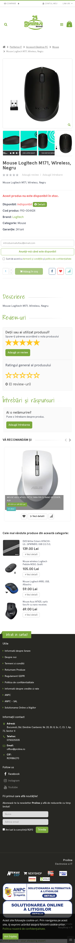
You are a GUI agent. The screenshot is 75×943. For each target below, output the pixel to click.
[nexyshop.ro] (32, 873)
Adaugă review (30, 175)
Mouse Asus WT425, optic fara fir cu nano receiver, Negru (35, 605)
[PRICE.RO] (44, 879)
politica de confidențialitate (58, 259)
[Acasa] (4, 47)
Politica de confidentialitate (19, 682)
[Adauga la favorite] (60, 271)
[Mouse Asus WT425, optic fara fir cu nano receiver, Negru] (11, 611)
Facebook (14, 774)
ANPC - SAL (11, 701)
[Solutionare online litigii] (37, 909)
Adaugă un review (18, 352)
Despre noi (10, 657)
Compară (12, 4)
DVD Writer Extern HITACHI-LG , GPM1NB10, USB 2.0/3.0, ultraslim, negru (37, 544)
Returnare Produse (15, 670)
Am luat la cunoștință (19, 830)
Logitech (18, 217)
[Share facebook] (52, 271)
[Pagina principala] (34, 24)
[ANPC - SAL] (37, 892)
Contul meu (50, 4)
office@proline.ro (16, 749)
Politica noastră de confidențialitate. (24, 928)
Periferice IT (16, 47)
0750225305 (13, 740)
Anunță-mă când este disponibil (37, 251)
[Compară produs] (51, 516)
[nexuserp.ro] (14, 873)
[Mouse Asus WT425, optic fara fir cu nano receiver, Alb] (37, 480)
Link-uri (67, 4)
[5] (46, 143)
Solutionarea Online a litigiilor (20, 708)
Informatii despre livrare (18, 651)
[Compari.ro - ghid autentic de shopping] (19, 838)
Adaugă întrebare (53, 175)
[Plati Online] (49, 873)
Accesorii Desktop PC (37, 47)
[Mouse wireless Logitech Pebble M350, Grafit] (11, 568)
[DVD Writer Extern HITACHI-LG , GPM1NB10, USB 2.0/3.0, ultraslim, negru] (11, 548)
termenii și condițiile (33, 259)
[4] (29, 143)
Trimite (42, 829)
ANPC (8, 695)
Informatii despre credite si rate (22, 689)
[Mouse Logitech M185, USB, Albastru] (11, 588)
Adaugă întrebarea (19, 425)
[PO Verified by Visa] (62, 873)
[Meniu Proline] (61, 24)
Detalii (41, 204)
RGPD (30, 830)
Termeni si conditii (14, 663)
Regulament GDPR (15, 676)
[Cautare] (5, 24)
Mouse (55, 47)
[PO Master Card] (31, 879)
